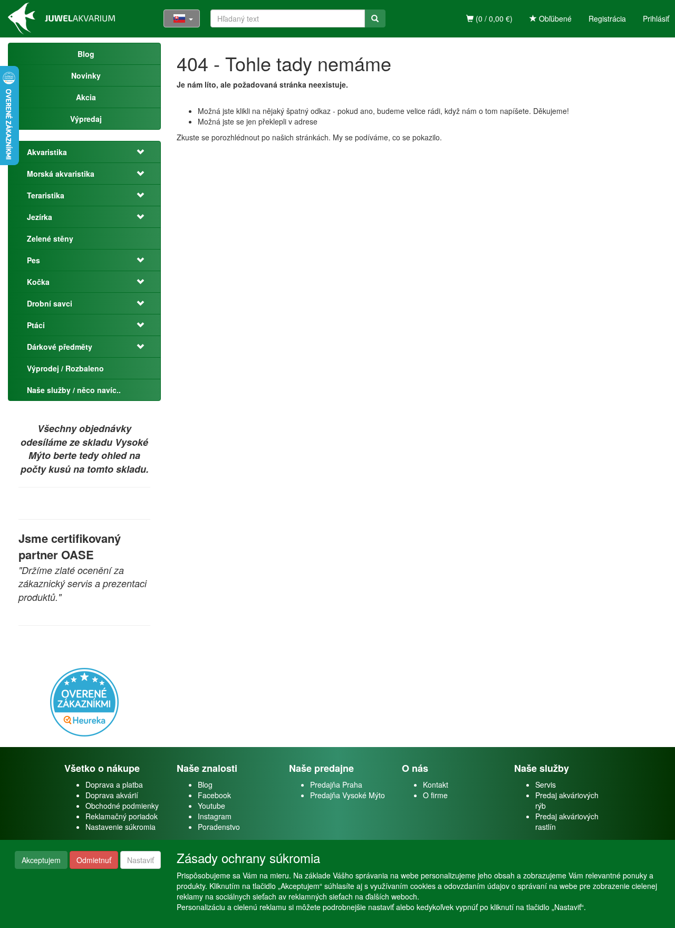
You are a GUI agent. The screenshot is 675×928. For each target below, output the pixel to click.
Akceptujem (41, 860)
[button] (141, 151)
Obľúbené (554, 18)
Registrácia (607, 18)
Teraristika (45, 195)
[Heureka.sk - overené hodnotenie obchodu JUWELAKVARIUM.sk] (84, 700)
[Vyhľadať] (374, 18)
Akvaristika (47, 152)
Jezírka (39, 217)
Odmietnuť (93, 860)
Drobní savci (49, 303)
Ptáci (36, 325)
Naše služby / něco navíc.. (74, 390)
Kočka (38, 281)
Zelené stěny (50, 238)
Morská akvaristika (60, 173)
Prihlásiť (656, 18)
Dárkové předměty (59, 346)
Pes (33, 260)
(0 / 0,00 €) (493, 18)
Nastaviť (140, 860)
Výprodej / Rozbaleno (65, 368)
